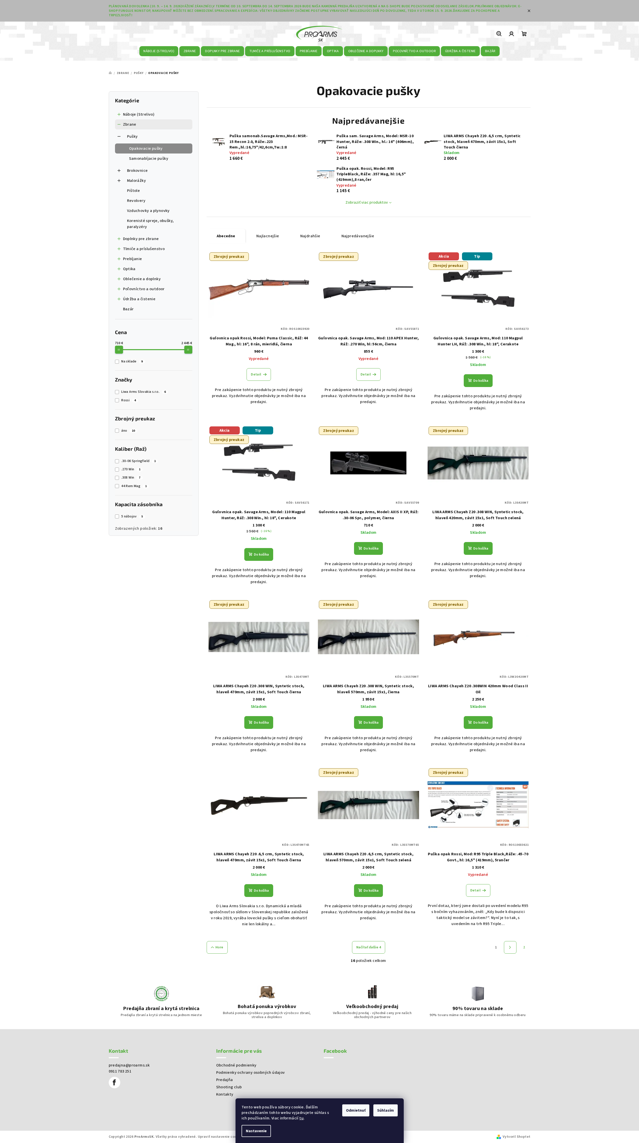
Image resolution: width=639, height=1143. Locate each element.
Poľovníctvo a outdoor (144, 289)
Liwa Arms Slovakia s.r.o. (143, 391)
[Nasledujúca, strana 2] (510, 947)
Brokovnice (137, 170)
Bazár (128, 309)
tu (301, 1118)
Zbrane (129, 124)
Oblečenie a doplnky (142, 279)
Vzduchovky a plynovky (148, 210)
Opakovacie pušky (146, 148)
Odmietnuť (356, 1110)
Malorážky (136, 180)
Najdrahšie (310, 236)
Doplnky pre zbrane (141, 239)
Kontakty (225, 1094)
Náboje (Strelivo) (139, 114)
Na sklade (132, 361)
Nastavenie (256, 1131)
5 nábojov (132, 516)
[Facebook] (114, 1082)
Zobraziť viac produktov (366, 202)
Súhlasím (385, 1110)
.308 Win (130, 477)
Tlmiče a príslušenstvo (144, 249)
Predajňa (224, 1080)
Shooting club (229, 1087)
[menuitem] (159, 51)
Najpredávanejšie (357, 236)
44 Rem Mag (134, 486)
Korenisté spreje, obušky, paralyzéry (150, 224)
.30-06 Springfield (138, 461)
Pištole (133, 190)
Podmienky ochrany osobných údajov (250, 1072)
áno (128, 430)
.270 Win (130, 469)
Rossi (128, 400)
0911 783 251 (120, 1071)
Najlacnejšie (267, 236)
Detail (256, 374)
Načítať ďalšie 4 (368, 947)
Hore (219, 947)
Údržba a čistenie (139, 299)
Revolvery (136, 200)
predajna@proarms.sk (129, 1065)
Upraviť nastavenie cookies (220, 1136)
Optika (129, 269)
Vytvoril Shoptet (516, 1136)
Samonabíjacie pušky (148, 158)
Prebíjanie (132, 259)
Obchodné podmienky (236, 1065)
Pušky (132, 136)
